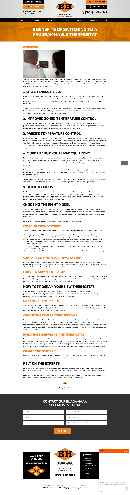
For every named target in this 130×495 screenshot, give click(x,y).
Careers (87, 473)
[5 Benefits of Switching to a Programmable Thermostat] (44, 64)
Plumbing (36, 20)
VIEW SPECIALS (98, 7)
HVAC (23, 20)
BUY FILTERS (35, 7)
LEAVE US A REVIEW (34, 2)
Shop (106, 20)
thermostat (31, 79)
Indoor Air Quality (91, 466)
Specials (66, 20)
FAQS (86, 471)
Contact (93, 20)
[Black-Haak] (65, 8)
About (79, 20)
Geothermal (88, 468)
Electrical (51, 20)
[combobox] (86, 412)
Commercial (88, 463)
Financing (88, 458)
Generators (88, 461)
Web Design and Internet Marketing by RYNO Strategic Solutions (65, 488)
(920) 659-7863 (65, 474)
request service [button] (98, 2)
